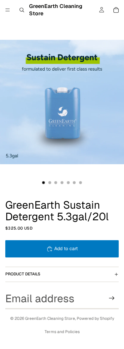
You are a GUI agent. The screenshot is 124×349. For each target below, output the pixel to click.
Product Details (22, 274)
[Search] (22, 10)
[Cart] (116, 10)
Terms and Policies (62, 331)
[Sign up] (112, 298)
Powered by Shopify (95, 318)
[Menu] (7, 10)
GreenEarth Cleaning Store (50, 318)
